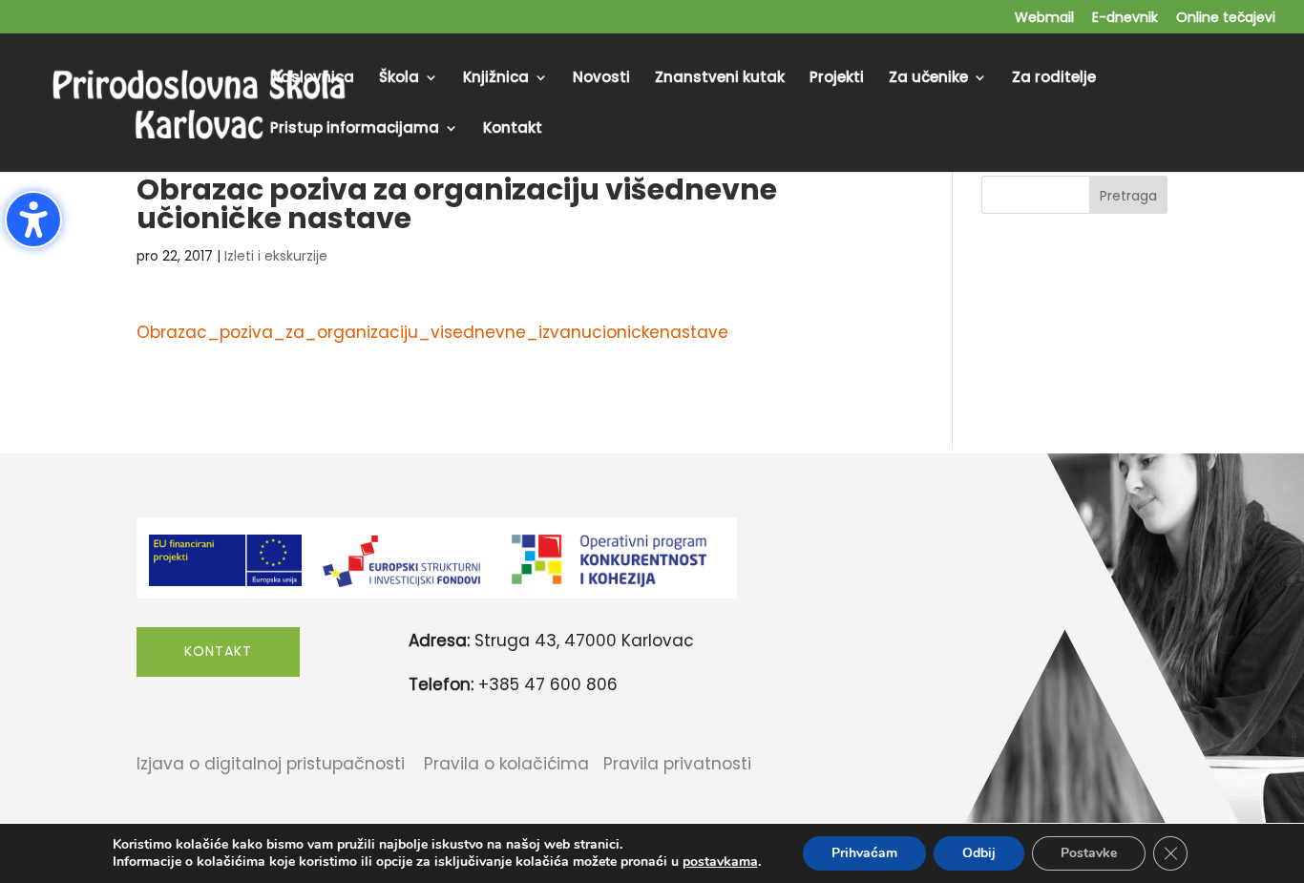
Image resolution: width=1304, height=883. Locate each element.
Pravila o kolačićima (506, 763)
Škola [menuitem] (399, 79)
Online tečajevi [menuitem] (1225, 19)
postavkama (720, 862)
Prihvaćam (864, 853)
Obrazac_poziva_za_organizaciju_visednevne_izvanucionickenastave (432, 332)
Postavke (1089, 853)
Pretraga (1128, 195)
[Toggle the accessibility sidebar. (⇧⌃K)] (33, 219)
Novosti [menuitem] (601, 79)
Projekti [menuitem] (837, 79)
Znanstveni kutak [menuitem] (720, 79)
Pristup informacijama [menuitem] (354, 129)
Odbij (979, 853)
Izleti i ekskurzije (275, 255)
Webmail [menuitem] (1044, 19)
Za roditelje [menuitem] (1054, 79)
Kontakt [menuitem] (512, 129)
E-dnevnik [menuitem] (1125, 19)
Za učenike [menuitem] (928, 79)
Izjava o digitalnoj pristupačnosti (271, 763)
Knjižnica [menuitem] (496, 79)
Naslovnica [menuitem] (312, 79)
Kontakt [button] (218, 651)
